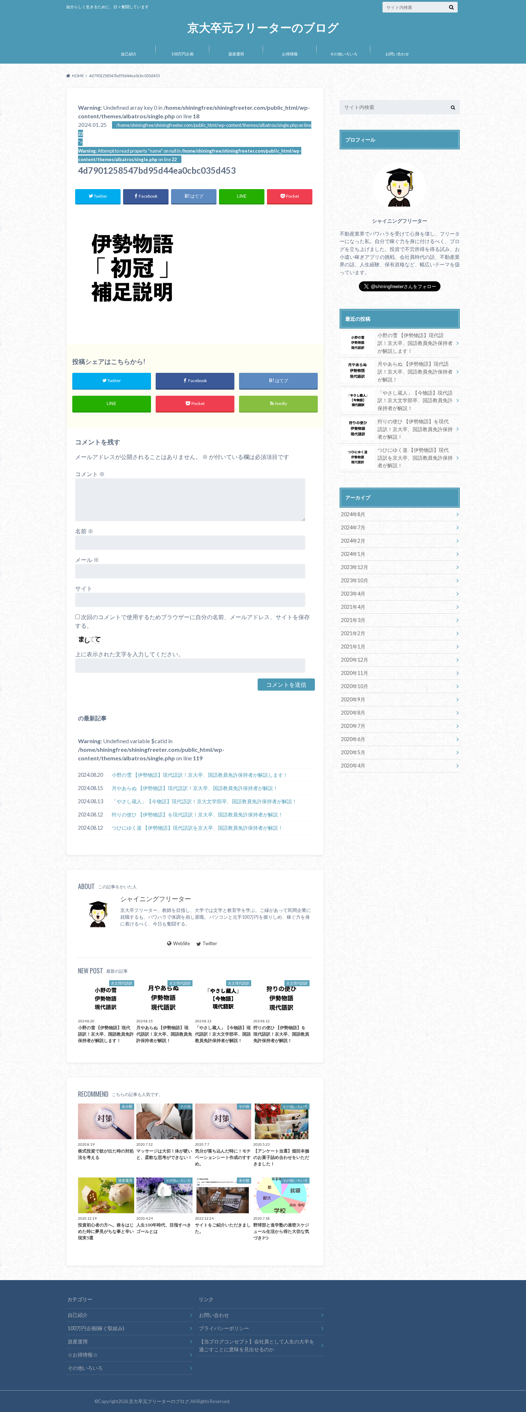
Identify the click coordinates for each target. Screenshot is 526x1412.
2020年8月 (353, 713)
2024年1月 (353, 554)
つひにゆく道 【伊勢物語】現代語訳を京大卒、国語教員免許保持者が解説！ (197, 828)
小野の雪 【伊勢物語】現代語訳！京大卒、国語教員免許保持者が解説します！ (200, 775)
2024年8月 (353, 514)
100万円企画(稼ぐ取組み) (96, 1328)
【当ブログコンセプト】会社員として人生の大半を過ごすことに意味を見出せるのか (256, 1345)
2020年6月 (353, 739)
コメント (90, 473)
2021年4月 (353, 607)
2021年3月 (353, 620)
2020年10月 (354, 686)
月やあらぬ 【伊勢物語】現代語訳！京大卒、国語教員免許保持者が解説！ (195, 788)
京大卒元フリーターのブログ (263, 27)
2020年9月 (353, 699)
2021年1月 (353, 646)
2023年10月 (354, 580)
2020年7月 (353, 726)
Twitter (210, 943)
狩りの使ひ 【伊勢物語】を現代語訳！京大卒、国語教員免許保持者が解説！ (197, 814)
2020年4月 (353, 765)
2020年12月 (354, 660)
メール (87, 559)
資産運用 (236, 53)
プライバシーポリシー (224, 1328)
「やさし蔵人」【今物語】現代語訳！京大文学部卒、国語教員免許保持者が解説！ (204, 801)
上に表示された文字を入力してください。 (129, 654)
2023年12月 (354, 567)
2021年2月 (353, 633)
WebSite (181, 943)
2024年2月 (353, 541)
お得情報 (290, 53)
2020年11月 (354, 673)
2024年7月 (353, 527)
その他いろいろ (343, 53)
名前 (84, 531)
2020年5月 (353, 752)
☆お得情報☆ (83, 1355)
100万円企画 (182, 53)
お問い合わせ (397, 53)
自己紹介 (129, 53)
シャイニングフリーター (155, 899)
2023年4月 (353, 594)
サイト (83, 588)
